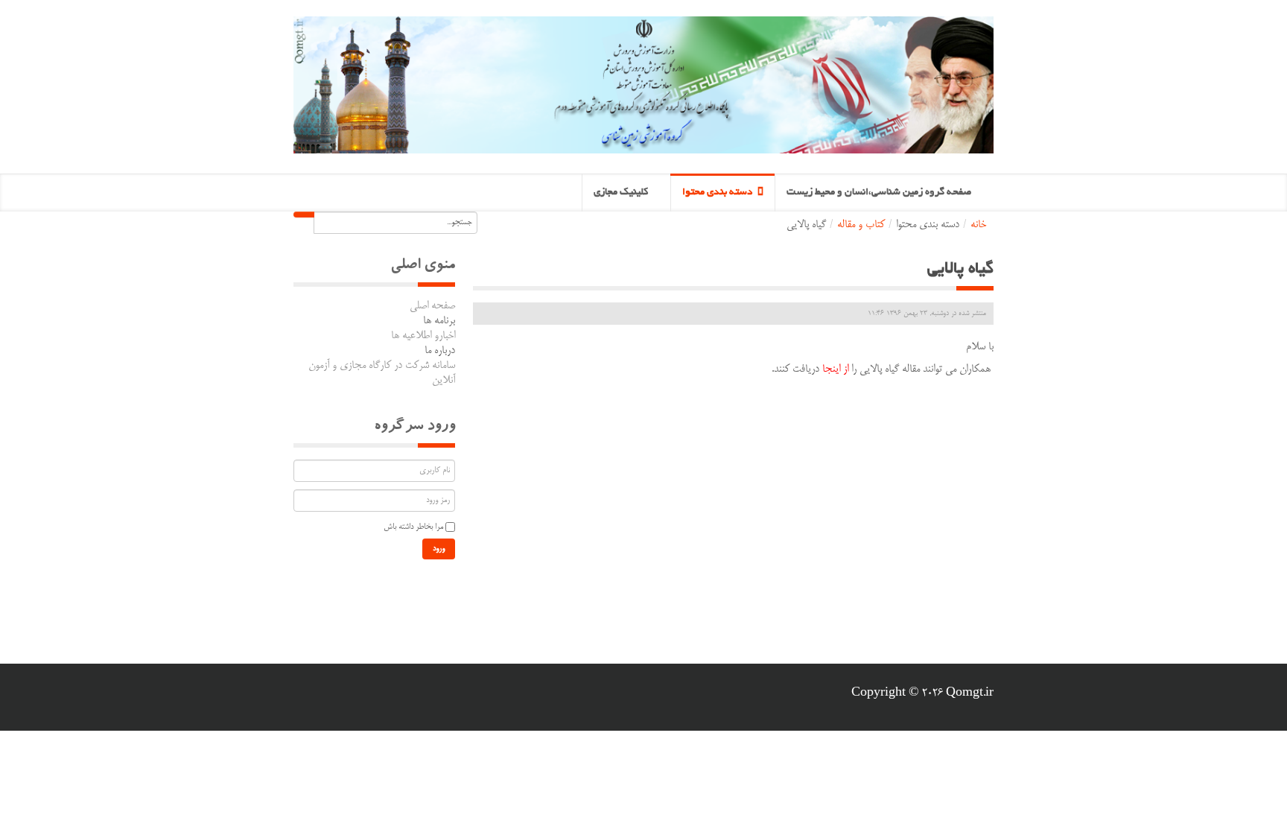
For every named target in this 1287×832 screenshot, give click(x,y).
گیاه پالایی (960, 270)
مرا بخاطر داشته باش (413, 527)
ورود (439, 549)
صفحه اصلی (432, 306)
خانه (978, 225)
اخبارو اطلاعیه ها (423, 336)
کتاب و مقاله (861, 225)
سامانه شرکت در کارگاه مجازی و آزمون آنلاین (381, 373)
